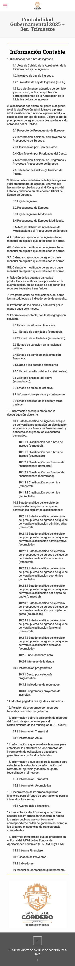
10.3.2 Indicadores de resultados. (39, 684)
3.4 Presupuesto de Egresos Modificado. (38, 220)
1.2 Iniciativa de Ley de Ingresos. (33, 75)
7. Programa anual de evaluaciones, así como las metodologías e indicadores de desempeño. (37, 296)
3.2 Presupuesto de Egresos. (31, 207)
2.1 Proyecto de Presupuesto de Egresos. (39, 130)
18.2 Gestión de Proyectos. (30, 857)
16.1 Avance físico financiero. (31, 805)
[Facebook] (38, 960)
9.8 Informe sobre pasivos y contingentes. (39, 394)
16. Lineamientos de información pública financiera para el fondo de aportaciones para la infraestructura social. (37, 795)
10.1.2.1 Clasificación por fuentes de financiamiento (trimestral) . (41, 464)
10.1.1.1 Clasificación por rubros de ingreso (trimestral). (41, 443)
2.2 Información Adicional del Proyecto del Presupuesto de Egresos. (39, 138)
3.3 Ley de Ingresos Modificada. (33, 214)
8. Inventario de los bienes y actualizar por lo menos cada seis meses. (35, 306)
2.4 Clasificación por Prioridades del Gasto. (40, 153)
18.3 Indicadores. (23, 863)
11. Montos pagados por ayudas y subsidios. (35, 701)
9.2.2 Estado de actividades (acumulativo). (39, 338)
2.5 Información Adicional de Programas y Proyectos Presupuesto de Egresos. (39, 161)
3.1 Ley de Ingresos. (25, 201)
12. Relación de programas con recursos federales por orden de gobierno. (32, 709)
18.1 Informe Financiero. (28, 850)
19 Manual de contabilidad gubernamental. (39, 870)
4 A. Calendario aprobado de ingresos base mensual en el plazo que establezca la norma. (36, 239)
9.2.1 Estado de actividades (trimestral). (37, 331)
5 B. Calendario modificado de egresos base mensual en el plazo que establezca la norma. (36, 269)
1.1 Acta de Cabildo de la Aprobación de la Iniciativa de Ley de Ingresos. (39, 67)
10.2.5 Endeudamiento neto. (36, 655)
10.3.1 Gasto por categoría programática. (35, 676)
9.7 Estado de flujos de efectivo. (33, 388)
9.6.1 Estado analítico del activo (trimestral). (40, 371)
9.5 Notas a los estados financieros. (35, 365)
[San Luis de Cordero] (37, 5)
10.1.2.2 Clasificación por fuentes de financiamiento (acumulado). (41, 474)
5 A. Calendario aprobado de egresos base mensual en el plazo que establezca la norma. (36, 259)
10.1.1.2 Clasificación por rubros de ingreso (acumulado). (41, 453)
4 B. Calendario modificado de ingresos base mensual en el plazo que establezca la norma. (36, 249)
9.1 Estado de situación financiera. (34, 325)
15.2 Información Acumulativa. (32, 785)
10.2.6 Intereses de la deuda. (36, 661)
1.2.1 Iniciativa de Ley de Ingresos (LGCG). (39, 82)
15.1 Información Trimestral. (30, 779)
